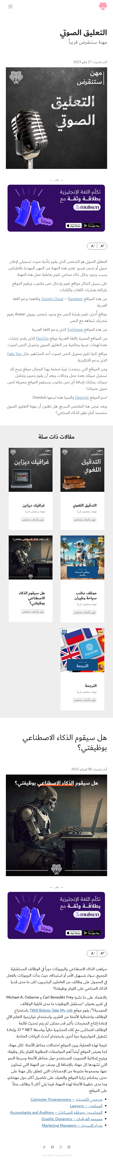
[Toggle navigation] (10, 6)
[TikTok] (44, 1147)
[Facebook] (52, 1147)
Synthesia (75, 329)
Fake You (14, 353)
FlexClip (42, 338)
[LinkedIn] (69, 1147)
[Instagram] (61, 1147)
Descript (82, 397)
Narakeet (75, 298)
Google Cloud (52, 298)
